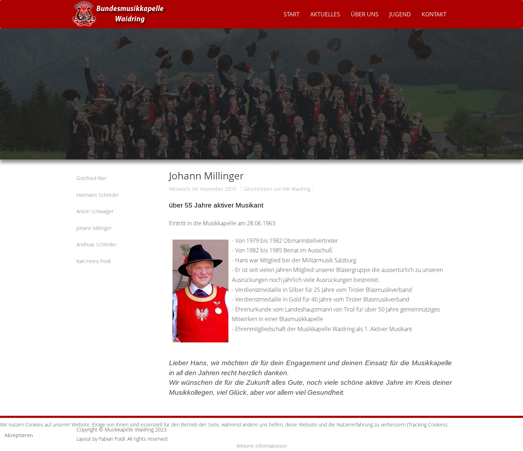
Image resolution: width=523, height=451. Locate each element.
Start (292, 14)
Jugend (400, 14)
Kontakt (434, 14)
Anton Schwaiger (94, 211)
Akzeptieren (19, 435)
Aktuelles (325, 14)
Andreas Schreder (96, 244)
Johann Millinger (93, 228)
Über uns (365, 14)
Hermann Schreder (97, 195)
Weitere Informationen (262, 445)
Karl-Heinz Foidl (93, 261)
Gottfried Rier (91, 178)
